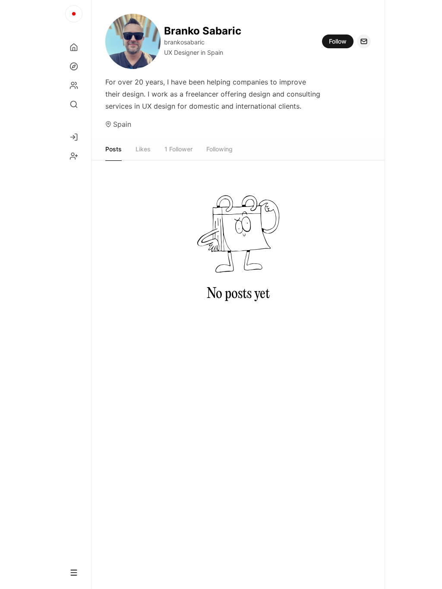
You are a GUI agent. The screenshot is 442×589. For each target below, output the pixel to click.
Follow (338, 41)
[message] (364, 41)
